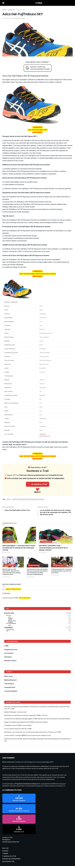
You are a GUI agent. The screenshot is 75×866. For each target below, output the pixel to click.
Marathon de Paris (10, 661)
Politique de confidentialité (11, 859)
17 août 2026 (43, 552)
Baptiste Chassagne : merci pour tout (15, 712)
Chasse (10, 619)
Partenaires (6, 840)
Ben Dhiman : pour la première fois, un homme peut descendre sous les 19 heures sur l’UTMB (32, 732)
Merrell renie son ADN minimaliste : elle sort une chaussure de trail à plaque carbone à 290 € (11, 571)
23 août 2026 (31, 577)
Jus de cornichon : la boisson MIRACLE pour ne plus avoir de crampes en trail (27, 735)
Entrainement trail (8, 861)
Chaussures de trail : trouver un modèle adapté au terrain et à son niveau (61, 571)
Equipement (11, 10)
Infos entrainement (11, 623)
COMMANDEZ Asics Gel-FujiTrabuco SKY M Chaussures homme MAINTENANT (37, 273)
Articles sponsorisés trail (10, 842)
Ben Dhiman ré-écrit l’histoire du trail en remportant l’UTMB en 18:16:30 (25, 715)
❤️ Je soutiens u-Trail (37, 484)
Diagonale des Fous (10, 650)
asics (8, 499)
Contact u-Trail (7, 838)
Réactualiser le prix (44, 436)
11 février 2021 (6, 18)
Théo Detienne (9, 684)
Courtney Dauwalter (10, 691)
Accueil (4, 10)
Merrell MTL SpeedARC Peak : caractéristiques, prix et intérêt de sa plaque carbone (53, 547)
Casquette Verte (9, 687)
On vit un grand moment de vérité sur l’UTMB (17, 729)
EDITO (9, 617)
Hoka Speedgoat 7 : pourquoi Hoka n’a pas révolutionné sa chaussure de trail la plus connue (18, 547)
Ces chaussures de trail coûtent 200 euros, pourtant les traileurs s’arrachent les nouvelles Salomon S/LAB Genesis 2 (37, 571)
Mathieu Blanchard (10, 680)
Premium (10, 622)
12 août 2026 (55, 575)
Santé (9, 625)
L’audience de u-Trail (9, 856)
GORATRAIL (10, 618)
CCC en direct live (24, 598)
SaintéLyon (8, 657)
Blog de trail (9, 613)
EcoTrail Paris (8, 653)
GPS (7, 631)
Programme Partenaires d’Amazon (26, 784)
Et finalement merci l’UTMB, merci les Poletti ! (18, 725)
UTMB (6, 646)
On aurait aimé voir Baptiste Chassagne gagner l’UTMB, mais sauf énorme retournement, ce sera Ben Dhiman (37, 719)
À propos (5, 851)
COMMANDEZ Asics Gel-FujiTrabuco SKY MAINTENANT (37, 129)
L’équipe (5, 853)
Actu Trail (8, 615)
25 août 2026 (6, 552)
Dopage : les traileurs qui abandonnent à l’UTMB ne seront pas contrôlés (26, 722)
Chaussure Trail (20, 10)
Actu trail (5, 848)
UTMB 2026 (6, 594)
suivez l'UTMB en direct (13, 589)
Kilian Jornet (8, 676)
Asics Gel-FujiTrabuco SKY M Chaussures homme (28, 499)
